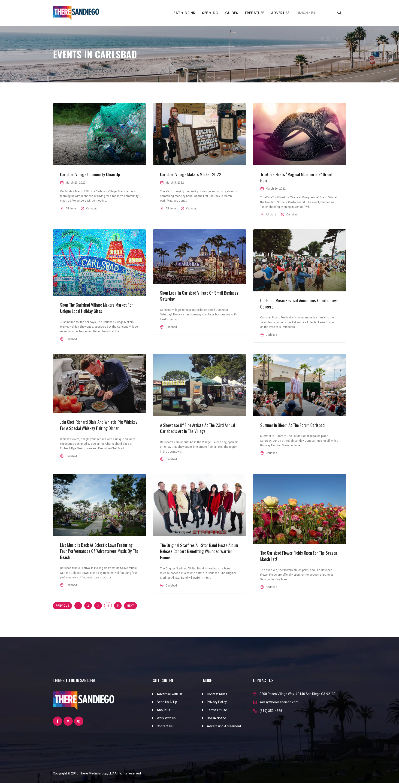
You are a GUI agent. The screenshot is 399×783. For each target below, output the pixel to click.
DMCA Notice (216, 718)
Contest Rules (217, 694)
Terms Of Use (217, 710)
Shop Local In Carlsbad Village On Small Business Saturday (199, 295)
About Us (163, 710)
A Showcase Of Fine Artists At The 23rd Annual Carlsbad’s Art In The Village (197, 428)
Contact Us (165, 726)
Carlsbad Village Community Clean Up (90, 174)
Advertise (280, 12)
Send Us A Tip (167, 702)
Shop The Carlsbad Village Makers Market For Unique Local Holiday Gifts (96, 307)
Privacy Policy (217, 702)
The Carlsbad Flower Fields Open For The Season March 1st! (298, 555)
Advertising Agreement (224, 726)
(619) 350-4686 (271, 711)
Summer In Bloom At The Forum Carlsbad (292, 425)
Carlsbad (91, 208)
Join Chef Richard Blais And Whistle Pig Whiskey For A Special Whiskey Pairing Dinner (98, 424)
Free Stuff (254, 12)
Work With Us (166, 718)
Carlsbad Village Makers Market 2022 (190, 174)
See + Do (210, 12)
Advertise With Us (169, 694)
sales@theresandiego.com (279, 702)
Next (130, 605)
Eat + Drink (184, 12)
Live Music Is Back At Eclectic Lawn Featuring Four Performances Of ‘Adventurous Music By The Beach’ (99, 550)
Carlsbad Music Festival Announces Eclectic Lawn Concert (299, 303)
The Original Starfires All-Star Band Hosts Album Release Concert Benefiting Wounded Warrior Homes (199, 551)
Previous (62, 605)
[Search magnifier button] (339, 12)
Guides (231, 12)
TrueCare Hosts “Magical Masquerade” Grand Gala (296, 177)
